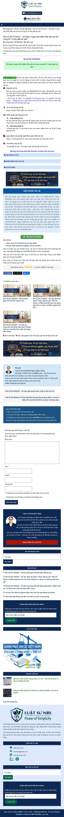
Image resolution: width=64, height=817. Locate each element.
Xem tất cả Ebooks (10, 702)
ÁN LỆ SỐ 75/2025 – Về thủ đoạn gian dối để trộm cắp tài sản (15, 300)
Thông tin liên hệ (40, 812)
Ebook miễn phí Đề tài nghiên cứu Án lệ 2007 (23, 246)
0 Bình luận (29, 42)
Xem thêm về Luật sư (32, 542)
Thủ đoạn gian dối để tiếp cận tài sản (45, 335)
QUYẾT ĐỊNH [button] (10, 167)
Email (7, 475)
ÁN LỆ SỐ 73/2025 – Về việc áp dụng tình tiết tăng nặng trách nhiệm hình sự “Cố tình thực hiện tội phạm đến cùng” (17, 328)
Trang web (8, 484)
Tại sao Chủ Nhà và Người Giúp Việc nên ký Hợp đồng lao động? (30, 592)
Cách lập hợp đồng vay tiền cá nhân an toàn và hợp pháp (27, 596)
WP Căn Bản (36, 814)
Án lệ (16, 29)
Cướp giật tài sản (26, 335)
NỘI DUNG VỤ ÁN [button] (12, 155)
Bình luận (9, 439)
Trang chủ (9, 29)
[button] (25, 267)
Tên (7, 466)
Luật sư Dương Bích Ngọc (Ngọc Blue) (30, 371)
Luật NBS (36, 417)
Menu (32, 25)
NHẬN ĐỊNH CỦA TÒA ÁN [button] (15, 161)
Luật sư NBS (17, 812)
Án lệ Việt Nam (25, 29)
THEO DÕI (11, 620)
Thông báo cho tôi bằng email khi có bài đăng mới (24, 497)
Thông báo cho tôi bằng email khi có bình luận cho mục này (27, 493)
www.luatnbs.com (19, 755)
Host (27, 814)
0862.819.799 (18, 748)
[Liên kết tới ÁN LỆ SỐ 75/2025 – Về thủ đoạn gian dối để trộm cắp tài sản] (17, 291)
